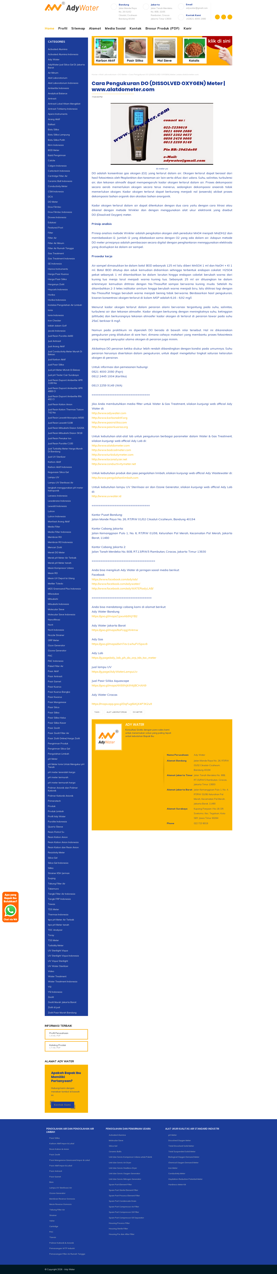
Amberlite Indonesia (58, 88)
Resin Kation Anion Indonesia (63, 842)
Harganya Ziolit (56, 284)
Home (49, 28)
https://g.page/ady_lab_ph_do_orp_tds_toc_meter (124, 658)
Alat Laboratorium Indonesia (63, 83)
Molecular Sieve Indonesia (61, 614)
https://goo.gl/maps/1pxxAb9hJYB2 (115, 616)
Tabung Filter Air (56, 883)
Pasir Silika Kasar (57, 722)
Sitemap (78, 28)
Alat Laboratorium (107, 74)
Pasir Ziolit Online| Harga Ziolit (64, 738)
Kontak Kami (62, 1104)
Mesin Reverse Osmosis (60, 1204)
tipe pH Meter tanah (58, 924)
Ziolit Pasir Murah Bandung (62, 1012)
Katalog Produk (57, 1045)
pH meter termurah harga (61, 782)
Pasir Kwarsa (55, 697)
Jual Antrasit (54, 341)
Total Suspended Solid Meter (181, 1151)
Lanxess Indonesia (57, 495)
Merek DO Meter (56, 552)
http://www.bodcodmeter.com (111, 450)
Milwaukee (53, 593)
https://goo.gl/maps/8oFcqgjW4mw (115, 630)
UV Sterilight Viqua (58, 950)
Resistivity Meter (56, 852)
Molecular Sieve (56, 609)
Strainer (53, 1215)
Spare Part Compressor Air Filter (124, 1206)
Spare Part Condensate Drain (122, 1201)
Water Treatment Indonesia (62, 981)
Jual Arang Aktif (56, 346)
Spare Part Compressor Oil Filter (124, 1212)
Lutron (51, 511)
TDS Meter (53, 909)
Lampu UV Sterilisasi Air (60, 482)
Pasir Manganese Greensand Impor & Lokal (69, 1160)
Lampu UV (53, 477)
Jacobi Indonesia (56, 330)
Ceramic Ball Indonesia (60, 181)
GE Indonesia (55, 263)
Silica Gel (52, 857)
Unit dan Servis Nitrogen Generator (125, 1179)
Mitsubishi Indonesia (58, 604)
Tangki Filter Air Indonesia (61, 893)
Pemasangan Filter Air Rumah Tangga (67, 1254)
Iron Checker (54, 320)
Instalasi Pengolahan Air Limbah (65, 305)
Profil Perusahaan (58, 1033)
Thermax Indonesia (58, 914)
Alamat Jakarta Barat (179, 789)
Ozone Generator (57, 650)
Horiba (51, 294)
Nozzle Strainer (56, 635)
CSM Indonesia (56, 191)
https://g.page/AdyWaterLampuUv (115, 671)
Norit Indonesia (56, 629)
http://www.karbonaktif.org (109, 418)
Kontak (136, 28)
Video (51, 971)
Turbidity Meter (55, 945)
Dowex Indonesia (57, 217)
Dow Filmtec (54, 206)
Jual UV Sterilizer (57, 456)
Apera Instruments (57, 114)
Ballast (51, 124)
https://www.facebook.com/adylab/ (115, 579)
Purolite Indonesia (57, 821)
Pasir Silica (53, 707)
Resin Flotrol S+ (56, 832)
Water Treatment (57, 976)
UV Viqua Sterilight (58, 961)
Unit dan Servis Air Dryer (120, 1162)
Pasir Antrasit (55, 676)
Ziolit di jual (54, 1007)
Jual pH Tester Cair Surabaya (63, 375)
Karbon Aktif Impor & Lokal (61, 1143)
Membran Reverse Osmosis (62, 1199)
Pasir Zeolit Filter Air (58, 733)
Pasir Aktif (53, 671)
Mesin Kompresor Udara (61, 568)
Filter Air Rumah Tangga (61, 248)
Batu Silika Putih (56, 139)
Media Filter (54, 526)
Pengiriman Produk (58, 743)
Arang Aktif (54, 119)
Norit (50, 624)
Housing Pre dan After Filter (121, 1234)
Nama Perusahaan (178, 754)
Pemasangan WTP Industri (62, 1248)
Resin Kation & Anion (59, 1149)
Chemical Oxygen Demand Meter (183, 1162)
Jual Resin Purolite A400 (60, 335)
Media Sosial (115, 28)
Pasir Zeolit (54, 728)
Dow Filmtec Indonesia (60, 212)
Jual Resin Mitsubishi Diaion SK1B (65, 433)
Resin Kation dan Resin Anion (63, 847)
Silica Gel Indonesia (58, 862)
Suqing (51, 878)
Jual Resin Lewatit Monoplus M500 (66, 417)
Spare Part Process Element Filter (124, 1195)
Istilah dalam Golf (57, 325)
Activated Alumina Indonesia (63, 54)
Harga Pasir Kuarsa (58, 274)
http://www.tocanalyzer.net (109, 459)
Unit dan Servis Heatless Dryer (123, 1168)
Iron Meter (172, 1168)
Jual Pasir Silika (56, 364)
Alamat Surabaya (177, 808)
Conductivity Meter (57, 186)
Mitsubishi (53, 598)
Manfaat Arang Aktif (59, 521)
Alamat (95, 28)
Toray (51, 935)
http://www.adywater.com (109, 413)
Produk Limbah (56, 811)
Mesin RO (53, 573)
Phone (170, 823)
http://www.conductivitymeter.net (114, 464)
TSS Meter (53, 940)
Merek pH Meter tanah (59, 562)
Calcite (51, 160)
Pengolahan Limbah (58, 753)
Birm (51, 1182)
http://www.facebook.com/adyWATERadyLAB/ (122, 588)
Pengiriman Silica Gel (59, 748)
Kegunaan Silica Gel (58, 472)
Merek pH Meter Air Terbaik (62, 557)
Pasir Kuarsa (54, 686)
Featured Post (55, 227)
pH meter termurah (58, 777)
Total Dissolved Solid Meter (181, 1146)
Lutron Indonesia (57, 516)
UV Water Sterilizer (58, 966)
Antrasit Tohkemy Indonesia (62, 108)
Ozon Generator (56, 645)
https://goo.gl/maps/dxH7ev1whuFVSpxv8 (119, 644)
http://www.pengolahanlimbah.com (115, 478)
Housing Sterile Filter (118, 1228)
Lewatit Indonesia (57, 506)
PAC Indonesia (55, 661)
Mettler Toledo (55, 583)
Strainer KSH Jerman (59, 873)
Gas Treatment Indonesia (61, 258)
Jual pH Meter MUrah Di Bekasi (64, 369)
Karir (188, 28)
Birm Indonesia (56, 145)
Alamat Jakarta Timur (180, 775)
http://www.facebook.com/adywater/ (116, 584)
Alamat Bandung (176, 760)
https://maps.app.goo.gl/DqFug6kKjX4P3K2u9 (122, 704)
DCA (50, 196)
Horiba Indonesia (57, 299)
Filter (50, 232)
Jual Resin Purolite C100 (60, 443)
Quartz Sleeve (55, 826)
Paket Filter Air (55, 666)
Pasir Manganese (57, 702)
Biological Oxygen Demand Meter (183, 1157)
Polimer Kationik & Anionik (61, 1243)
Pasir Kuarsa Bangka (59, 691)
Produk (51, 806)
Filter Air (52, 237)
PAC (50, 655)
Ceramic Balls (115, 1151)
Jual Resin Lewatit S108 (60, 422)
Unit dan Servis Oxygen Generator (124, 1173)
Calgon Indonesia (57, 165)
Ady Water (53, 59)
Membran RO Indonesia (60, 542)
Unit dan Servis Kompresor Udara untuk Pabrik (130, 1157)
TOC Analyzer (55, 929)
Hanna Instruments (58, 268)
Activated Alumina (57, 49)
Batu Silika (53, 129)
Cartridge (53, 1226)
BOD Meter (53, 150)
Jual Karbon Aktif (57, 359)
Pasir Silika (53, 712)
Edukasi (52, 222)
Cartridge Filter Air (57, 176)
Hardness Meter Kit (177, 1184)
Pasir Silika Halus (57, 717)
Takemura (53, 888)
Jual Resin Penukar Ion (59, 438)
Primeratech (54, 800)
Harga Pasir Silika (57, 279)
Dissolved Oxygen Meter (179, 1140)
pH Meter (53, 758)
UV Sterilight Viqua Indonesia (63, 955)
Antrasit (52, 98)
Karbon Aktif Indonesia (60, 467)
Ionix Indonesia (56, 315)
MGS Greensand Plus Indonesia (64, 588)
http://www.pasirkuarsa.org (110, 427)
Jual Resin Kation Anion (60, 404)
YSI (49, 986)
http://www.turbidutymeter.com (113, 454)
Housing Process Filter (119, 1223)
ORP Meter (53, 640)
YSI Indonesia (55, 991)
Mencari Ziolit (55, 547)
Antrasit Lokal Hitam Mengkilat (64, 103)
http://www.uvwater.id (106, 496)
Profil (62, 28)
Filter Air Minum (56, 243)
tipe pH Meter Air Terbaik (61, 919)
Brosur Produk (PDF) (162, 28)
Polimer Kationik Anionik (60, 795)
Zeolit (51, 997)
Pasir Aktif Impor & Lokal (60, 1165)
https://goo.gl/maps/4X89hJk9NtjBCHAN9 (119, 685)
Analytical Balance (57, 93)
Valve (52, 1221)
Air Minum (53, 72)
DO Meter (122, 74)
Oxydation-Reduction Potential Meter (185, 1179)
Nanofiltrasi (54, 619)
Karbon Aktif (54, 461)
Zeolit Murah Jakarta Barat (62, 1002)
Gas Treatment (56, 253)
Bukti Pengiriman (57, 155)
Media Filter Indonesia (59, 531)
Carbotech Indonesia (59, 170)
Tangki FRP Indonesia (59, 899)
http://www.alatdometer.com (111, 445)
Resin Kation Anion (58, 837)
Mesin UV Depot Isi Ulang (61, 578)
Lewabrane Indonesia (59, 500)
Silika (50, 868)
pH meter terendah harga (61, 772)
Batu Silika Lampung (59, 134)
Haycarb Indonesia (58, 289)
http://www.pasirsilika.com (109, 422)
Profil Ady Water (57, 816)
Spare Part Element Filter (120, 1184)
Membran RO (55, 537)
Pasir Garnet (54, 681)
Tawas (51, 904)
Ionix (50, 310)
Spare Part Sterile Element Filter (123, 1190)
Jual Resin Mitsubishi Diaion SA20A (66, 427)
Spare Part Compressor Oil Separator (126, 1217)
